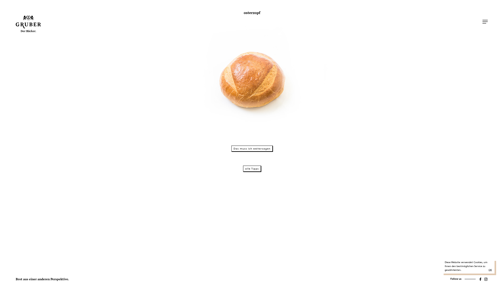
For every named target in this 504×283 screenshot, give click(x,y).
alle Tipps (252, 169)
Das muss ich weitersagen (251, 149)
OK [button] (490, 270)
